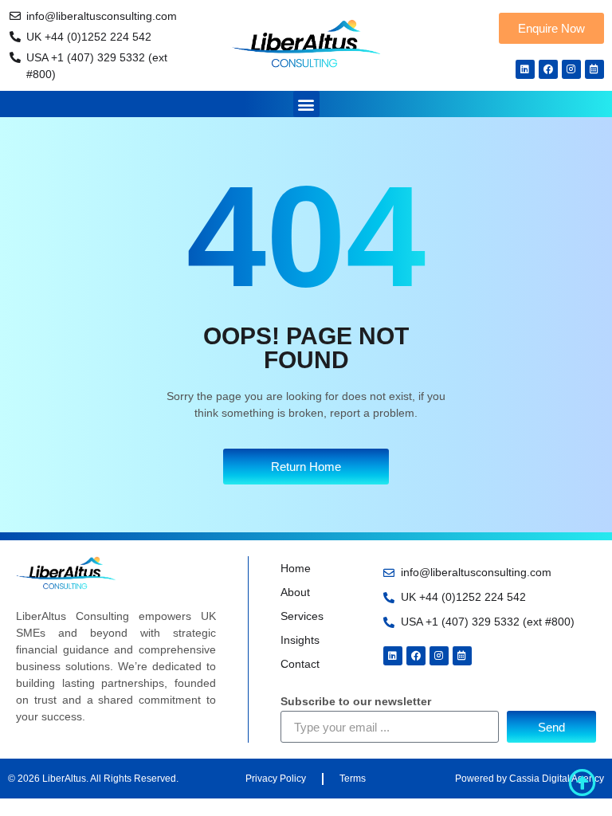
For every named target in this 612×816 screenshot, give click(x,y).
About (295, 592)
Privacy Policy (275, 778)
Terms (352, 778)
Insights (300, 640)
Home (295, 568)
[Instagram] (571, 69)
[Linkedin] (525, 69)
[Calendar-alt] (594, 69)
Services (302, 616)
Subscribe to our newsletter (355, 702)
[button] (306, 104)
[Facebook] (548, 69)
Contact (300, 663)
